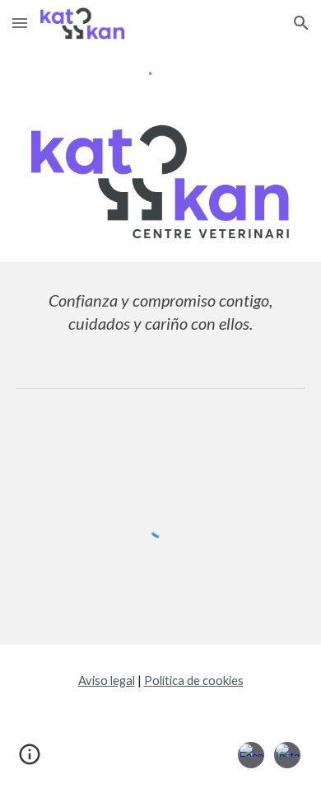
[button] (20, 22)
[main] (160, 311)
